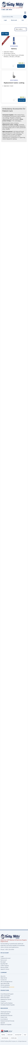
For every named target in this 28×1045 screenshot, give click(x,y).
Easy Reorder (4, 963)
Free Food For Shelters (7, 1003)
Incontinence (4, 1019)
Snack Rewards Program (7, 994)
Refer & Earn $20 (5, 997)
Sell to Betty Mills (5, 983)
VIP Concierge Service (6, 981)
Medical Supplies (5, 1013)
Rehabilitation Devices (6, 1015)
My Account (14, 20)
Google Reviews (7, 987)
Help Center (4, 978)
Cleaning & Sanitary (6, 1011)
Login (2, 956)
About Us (3, 976)
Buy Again (3, 962)
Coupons (3, 1001)
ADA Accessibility (5, 985)
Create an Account (5, 958)
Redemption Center (6, 999)
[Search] (25, 16)
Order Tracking (5, 965)
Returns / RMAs (4, 967)
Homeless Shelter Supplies (8, 1004)
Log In (5, 20)
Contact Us (4, 979)
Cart (23, 20)
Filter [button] (6, 34)
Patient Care (4, 1017)
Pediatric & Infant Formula (7, 1021)
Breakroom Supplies (6, 1024)
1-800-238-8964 (9, 949)
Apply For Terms (5, 969)
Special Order (21, 66)
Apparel (3, 1022)
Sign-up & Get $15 (5, 995)
